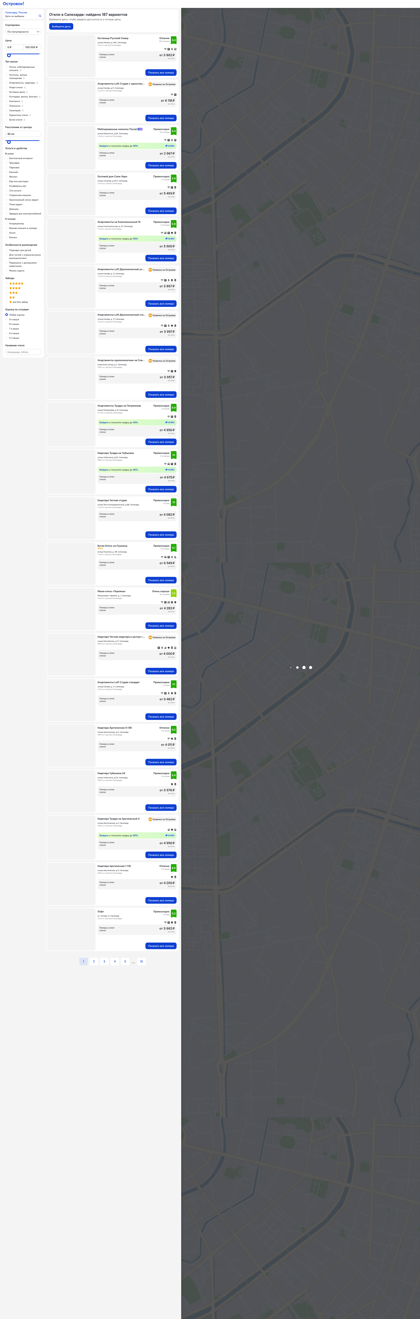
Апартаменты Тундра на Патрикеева (119, 405)
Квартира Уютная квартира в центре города (122, 636)
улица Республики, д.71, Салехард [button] (113, 641)
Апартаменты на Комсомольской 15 (119, 221)
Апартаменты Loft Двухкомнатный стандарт (122, 314)
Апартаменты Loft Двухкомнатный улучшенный (122, 269)
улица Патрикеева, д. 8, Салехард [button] (113, 410)
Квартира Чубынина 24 (111, 773)
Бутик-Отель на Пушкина (112, 545)
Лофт (101, 911)
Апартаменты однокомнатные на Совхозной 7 (122, 360)
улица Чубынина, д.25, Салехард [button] (113, 457)
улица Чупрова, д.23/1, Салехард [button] (112, 180)
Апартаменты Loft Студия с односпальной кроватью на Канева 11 (122, 83)
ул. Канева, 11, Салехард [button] (108, 916)
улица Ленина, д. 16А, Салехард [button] (112, 42)
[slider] (9, 55)
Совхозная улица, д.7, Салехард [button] (112, 364)
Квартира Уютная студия (112, 500)
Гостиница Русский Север (113, 38)
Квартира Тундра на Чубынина (116, 453)
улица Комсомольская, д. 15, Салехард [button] (115, 226)
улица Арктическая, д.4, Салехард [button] (113, 732)
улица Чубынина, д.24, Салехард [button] (113, 777)
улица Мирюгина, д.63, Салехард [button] (113, 133)
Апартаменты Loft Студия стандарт (119, 682)
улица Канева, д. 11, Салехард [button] (111, 273)
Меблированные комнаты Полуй (117, 129)
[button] (23, 14)
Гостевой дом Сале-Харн (112, 176)
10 (141, 961)
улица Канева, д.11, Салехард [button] (111, 88)
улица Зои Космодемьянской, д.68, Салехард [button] (118, 504)
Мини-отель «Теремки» (112, 591)
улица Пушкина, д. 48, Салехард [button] (112, 551)
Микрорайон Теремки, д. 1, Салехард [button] (114, 595)
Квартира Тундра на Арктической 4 (118, 818)
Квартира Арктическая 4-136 (115, 727)
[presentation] (23, 32)
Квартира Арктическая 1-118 (114, 866)
